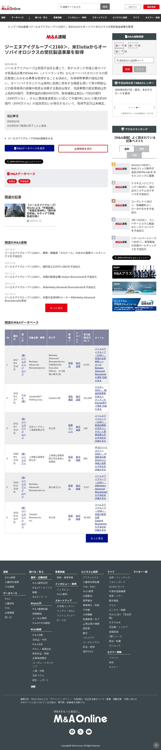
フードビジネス (91, 642)
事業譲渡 (24, 181)
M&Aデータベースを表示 (30, 148)
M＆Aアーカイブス (42, 587)
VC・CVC (61, 620)
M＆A (8, 598)
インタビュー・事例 (77, 17)
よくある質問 (39, 618)
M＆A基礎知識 (40, 608)
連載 (33, 686)
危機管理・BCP (91, 619)
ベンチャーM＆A (65, 610)
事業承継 (57, 17)
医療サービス (70, 428)
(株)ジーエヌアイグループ (24, 365)
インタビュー (64, 589)
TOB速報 (9, 586)
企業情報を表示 (83, 149)
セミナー (113, 667)
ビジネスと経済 (120, 17)
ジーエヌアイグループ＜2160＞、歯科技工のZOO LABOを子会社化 (42, 266)
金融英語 (113, 631)
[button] (129, 107)
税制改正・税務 (40, 653)
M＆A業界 (88, 591)
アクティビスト (91, 577)
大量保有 (9, 603)
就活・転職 (115, 641)
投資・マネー (116, 595)
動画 (34, 592)
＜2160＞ (58, 46)
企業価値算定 (39, 658)
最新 (126, 149)
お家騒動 (87, 614)
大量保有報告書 (91, 582)
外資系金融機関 (117, 591)
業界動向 (87, 600)
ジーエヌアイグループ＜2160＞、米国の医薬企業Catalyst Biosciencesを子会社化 (51, 277)
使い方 (8, 617)
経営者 (86, 628)
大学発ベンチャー (66, 606)
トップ (11, 27)
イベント (113, 657)
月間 (134, 155)
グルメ (112, 605)
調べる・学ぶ (41, 17)
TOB (7, 608)
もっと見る (56, 308)
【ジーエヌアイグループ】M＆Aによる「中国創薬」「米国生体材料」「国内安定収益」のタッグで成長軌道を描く (41, 210)
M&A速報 (23, 27)
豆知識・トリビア (118, 627)
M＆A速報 (10, 577)
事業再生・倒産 (91, 605)
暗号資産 (113, 600)
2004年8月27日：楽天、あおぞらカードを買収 (133, 91)
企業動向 (87, 595)
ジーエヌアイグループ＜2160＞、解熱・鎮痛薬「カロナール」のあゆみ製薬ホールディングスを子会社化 (55, 254)
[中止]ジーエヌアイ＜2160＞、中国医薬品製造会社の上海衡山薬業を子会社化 (101, 457)
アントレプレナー (66, 615)
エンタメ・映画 (117, 609)
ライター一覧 (140, 571)
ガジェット (115, 645)
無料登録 (151, 6)
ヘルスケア (89, 637)
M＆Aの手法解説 (41, 623)
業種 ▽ (69, 337)
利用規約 (78, 699)
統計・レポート (40, 680)
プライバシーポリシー (61, 699)
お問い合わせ (130, 699)
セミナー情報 (114, 652)
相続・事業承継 (65, 577)
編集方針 (24, 699)
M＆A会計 (37, 644)
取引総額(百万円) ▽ (87, 337)
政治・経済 (89, 646)
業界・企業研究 (39, 577)
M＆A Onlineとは (39, 699)
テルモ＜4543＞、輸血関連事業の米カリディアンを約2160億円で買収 (101, 396)
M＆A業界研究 (40, 583)
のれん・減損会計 (41, 648)
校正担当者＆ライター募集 (98, 699)
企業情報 (9, 612)
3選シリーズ (115, 636)
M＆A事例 (62, 594)
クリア (140, 69)
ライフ (136, 17)
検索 (105, 7)
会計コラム (38, 675)
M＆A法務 (37, 634)
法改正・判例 (39, 639)
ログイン (133, 6)
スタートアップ (99, 17)
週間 (141, 149)
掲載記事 (117, 699)
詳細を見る (100, 441)
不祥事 (86, 609)
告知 (111, 662)
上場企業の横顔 (91, 623)
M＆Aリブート (40, 596)
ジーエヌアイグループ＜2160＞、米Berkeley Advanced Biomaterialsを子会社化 (50, 287)
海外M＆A (88, 651)
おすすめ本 (115, 622)
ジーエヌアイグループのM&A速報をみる (30, 138)
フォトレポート (117, 582)
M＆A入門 (36, 603)
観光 (85, 633)
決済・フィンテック (119, 577)
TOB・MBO (89, 586)
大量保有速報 (12, 582)
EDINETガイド (117, 586)
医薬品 (12, 181)
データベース (17, 17)
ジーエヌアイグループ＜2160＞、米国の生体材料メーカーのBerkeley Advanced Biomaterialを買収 (50, 298)
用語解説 (37, 613)
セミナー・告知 (152, 17)
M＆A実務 (36, 629)
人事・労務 (38, 670)
